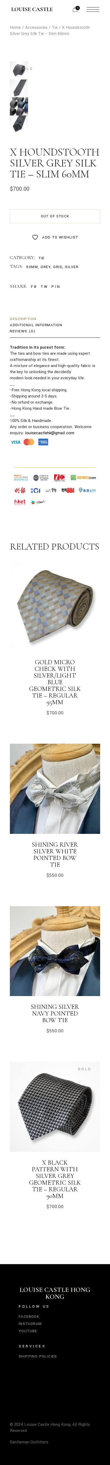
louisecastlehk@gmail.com (49, 433)
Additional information (36, 325)
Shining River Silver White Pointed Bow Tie (55, 855)
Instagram (30, 1323)
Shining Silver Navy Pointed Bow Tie (55, 1013)
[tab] (23, 319)
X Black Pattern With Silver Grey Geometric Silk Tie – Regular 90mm (55, 1179)
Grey (45, 266)
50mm (32, 266)
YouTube (28, 1330)
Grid (57, 266)
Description (23, 318)
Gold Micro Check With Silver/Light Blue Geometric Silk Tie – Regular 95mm (55, 682)
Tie (41, 258)
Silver (71, 266)
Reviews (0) (23, 331)
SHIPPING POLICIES (38, 1356)
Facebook (29, 1316)
